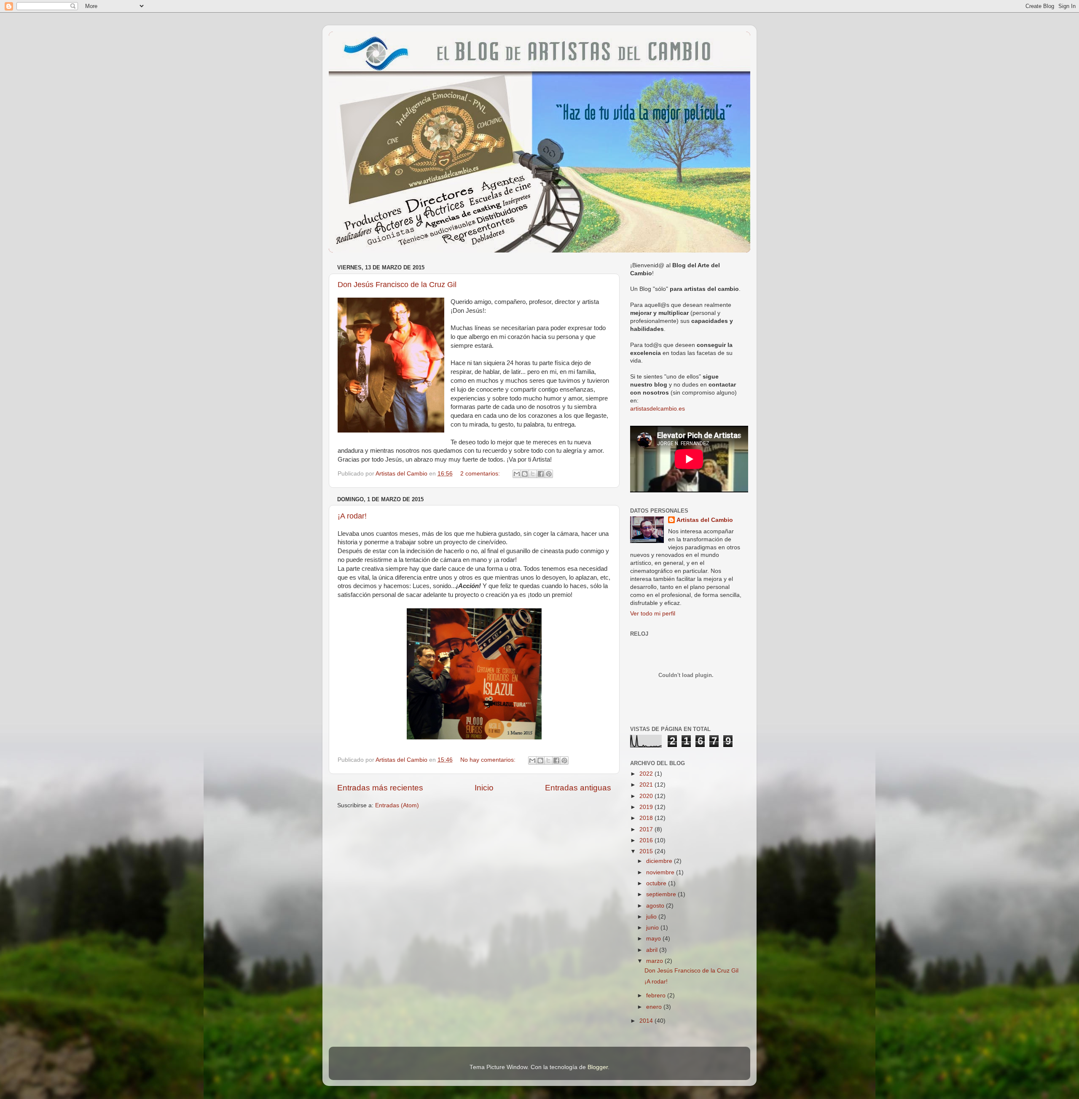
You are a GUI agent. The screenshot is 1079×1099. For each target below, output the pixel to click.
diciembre (660, 861)
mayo (654, 938)
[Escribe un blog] (525, 474)
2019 (647, 807)
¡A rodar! (352, 516)
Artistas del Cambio (704, 520)
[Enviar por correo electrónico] (517, 474)
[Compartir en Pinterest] (549, 474)
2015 (647, 851)
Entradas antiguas (578, 787)
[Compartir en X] (533, 474)
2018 (647, 818)
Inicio (484, 787)
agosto (656, 906)
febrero (656, 995)
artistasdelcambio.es (657, 409)
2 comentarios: (481, 473)
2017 (647, 829)
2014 (647, 1021)
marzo (655, 961)
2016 (647, 840)
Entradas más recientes (380, 787)
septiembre (662, 894)
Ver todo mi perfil (652, 613)
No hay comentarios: (488, 760)
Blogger (598, 1067)
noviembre (661, 872)
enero (654, 1007)
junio (653, 927)
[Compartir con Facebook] (541, 474)
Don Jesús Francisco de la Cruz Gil (397, 284)
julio (652, 917)
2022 (647, 774)
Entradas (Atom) (397, 805)
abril (652, 950)
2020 (647, 796)
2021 (647, 785)
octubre (657, 883)
